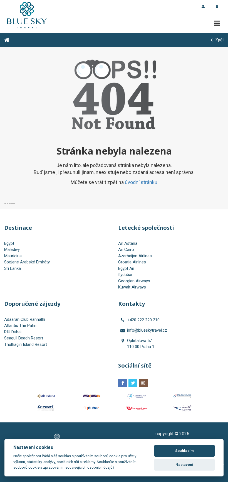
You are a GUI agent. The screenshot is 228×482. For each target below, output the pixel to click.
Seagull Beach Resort (23, 338)
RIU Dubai (12, 331)
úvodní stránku (141, 182)
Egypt (9, 243)
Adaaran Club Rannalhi (24, 319)
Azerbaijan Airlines (135, 255)
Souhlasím (184, 451)
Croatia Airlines (132, 262)
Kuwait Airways (132, 287)
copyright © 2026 (172, 433)
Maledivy (12, 249)
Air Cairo (126, 249)
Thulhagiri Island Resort (25, 344)
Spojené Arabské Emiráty (27, 262)
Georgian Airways (134, 280)
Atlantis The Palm (20, 325)
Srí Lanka (12, 268)
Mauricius (13, 255)
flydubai (125, 274)
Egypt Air (126, 268)
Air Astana (127, 243)
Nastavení (184, 465)
